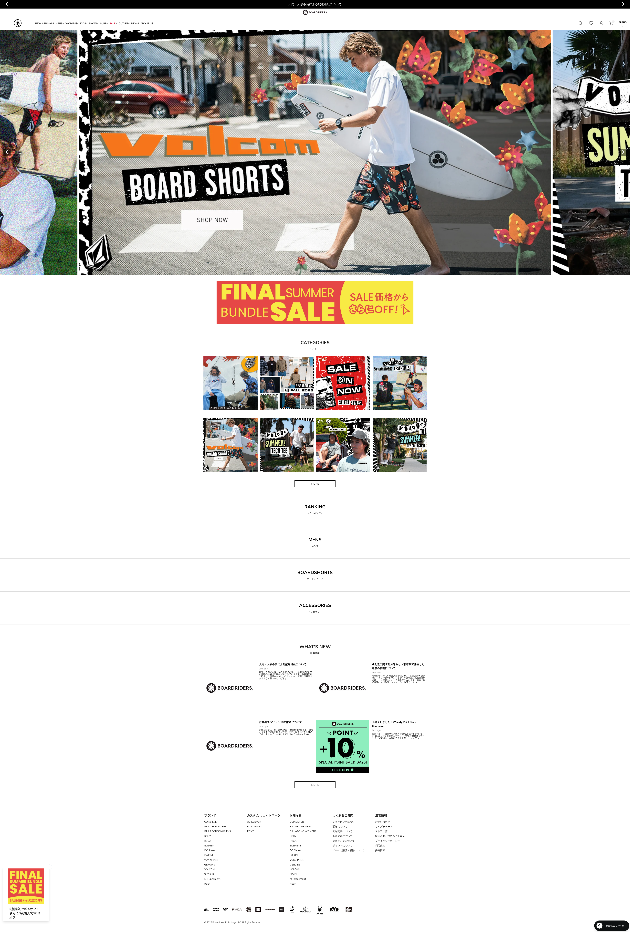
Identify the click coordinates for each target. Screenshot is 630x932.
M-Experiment (212, 879)
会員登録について (342, 836)
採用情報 (380, 850)
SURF (103, 23)
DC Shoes (209, 850)
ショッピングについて (345, 821)
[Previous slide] (7, 4)
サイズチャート (383, 826)
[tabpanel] (315, 152)
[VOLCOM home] (18, 23)
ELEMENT (210, 845)
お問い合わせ (382, 821)
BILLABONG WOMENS (217, 831)
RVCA (207, 841)
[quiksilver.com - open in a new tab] (207, 909)
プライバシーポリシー (387, 841)
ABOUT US (146, 23)
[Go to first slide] (623, 152)
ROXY (207, 836)
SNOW (93, 23)
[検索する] (580, 23)
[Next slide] (623, 4)
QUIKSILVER (211, 821)
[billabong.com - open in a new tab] (216, 909)
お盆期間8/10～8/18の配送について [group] (315, 4)
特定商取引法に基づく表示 (390, 836)
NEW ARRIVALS (44, 23)
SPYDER (209, 874)
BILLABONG (254, 826)
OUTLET (123, 23)
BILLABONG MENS (215, 826)
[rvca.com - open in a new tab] (237, 909)
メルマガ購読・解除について (349, 850)
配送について (340, 826)
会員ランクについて (344, 841)
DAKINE (209, 855)
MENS (58, 23)
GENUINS (209, 864)
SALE (112, 23)
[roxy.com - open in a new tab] (225, 909)
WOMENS (71, 23)
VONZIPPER (211, 860)
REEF (207, 883)
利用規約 (380, 845)
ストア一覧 (381, 831)
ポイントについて (342, 845)
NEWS (135, 23)
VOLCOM (209, 869)
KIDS (83, 23)
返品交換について (342, 831)
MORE (315, 484)
